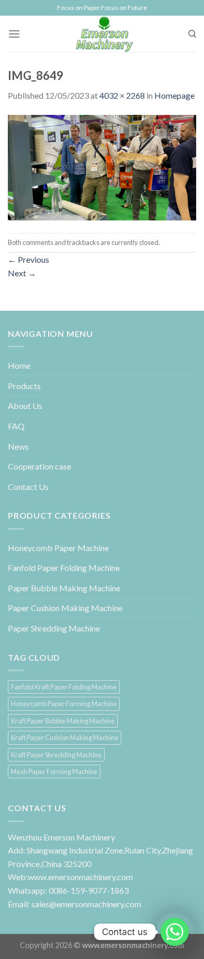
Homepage (174, 95)
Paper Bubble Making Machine (64, 588)
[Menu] (14, 33)
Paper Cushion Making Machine (65, 608)
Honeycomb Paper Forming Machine (64, 703)
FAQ (16, 426)
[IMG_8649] (102, 166)
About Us (25, 406)
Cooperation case (39, 466)
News (18, 446)
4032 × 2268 (122, 95)
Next (22, 273)
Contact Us (28, 487)
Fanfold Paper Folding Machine (64, 567)
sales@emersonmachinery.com (86, 904)
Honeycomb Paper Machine (58, 548)
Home (19, 365)
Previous (28, 259)
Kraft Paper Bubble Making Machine (63, 721)
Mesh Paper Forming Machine (54, 771)
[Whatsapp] (175, 932)
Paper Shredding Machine (54, 628)
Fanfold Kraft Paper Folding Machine (64, 687)
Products (24, 386)
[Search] (192, 34)
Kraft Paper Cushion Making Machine (64, 737)
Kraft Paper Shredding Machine (56, 755)
